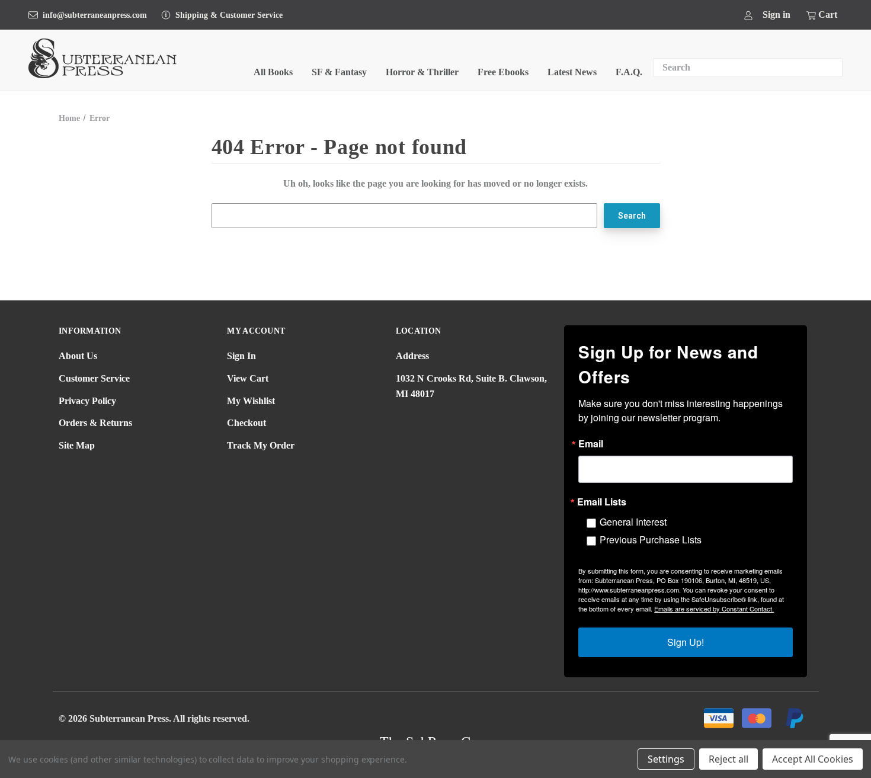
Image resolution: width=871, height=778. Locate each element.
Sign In (241, 356)
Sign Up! (685, 642)
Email (590, 444)
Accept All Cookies (812, 759)
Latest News (572, 72)
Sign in (776, 14)
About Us (78, 356)
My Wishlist (251, 401)
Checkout (246, 423)
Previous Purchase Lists (651, 539)
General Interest (633, 522)
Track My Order (260, 445)
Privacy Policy (87, 401)
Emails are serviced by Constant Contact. (714, 608)
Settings (666, 759)
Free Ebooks (503, 72)
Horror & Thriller (422, 72)
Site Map (77, 445)
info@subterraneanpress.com (95, 15)
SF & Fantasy (339, 72)
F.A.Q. (629, 72)
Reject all (728, 759)
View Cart (247, 378)
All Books (273, 72)
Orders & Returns (95, 423)
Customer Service (94, 378)
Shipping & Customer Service (229, 15)
